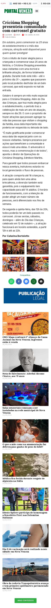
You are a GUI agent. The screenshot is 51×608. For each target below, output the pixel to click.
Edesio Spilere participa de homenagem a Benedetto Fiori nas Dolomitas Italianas (24, 515)
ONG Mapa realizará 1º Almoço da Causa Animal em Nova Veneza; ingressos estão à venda (24, 340)
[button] (37, 11)
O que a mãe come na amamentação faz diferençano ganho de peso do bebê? (24, 445)
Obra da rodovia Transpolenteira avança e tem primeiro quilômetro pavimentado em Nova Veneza (25, 586)
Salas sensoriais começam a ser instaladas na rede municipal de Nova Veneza (23, 410)
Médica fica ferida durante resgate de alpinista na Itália (23, 479)
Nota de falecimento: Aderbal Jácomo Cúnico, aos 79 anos (23, 375)
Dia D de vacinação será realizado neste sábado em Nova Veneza (24, 550)
